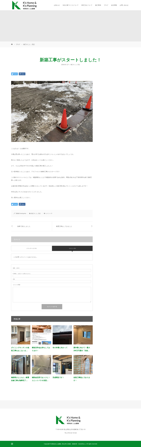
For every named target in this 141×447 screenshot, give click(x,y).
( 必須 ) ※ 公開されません (22, 273)
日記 (78, 64)
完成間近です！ (58, 377)
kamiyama (23, 213)
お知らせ (57, 5)
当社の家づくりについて (70, 5)
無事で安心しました (23, 226)
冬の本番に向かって (60, 347)
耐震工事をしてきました (64, 226)
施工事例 (98, 5)
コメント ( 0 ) (72, 248)
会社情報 (114, 5)
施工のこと (74, 64)
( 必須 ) (16, 268)
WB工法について (86, 5)
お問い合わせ (124, 5)
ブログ (106, 5)
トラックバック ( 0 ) (31, 248)
